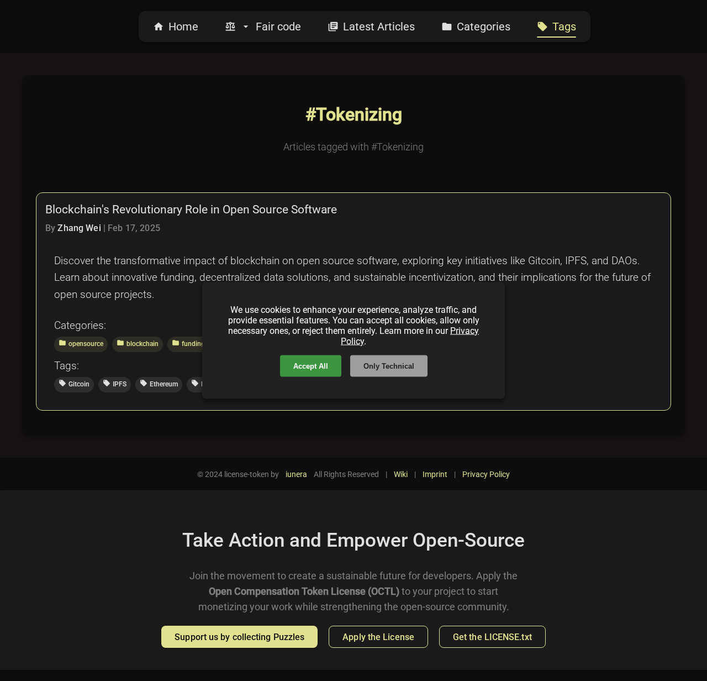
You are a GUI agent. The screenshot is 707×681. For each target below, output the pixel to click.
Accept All (310, 366)
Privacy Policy (486, 474)
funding (188, 343)
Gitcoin (74, 383)
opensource (81, 343)
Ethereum (159, 383)
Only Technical (388, 366)
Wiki (401, 474)
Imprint (435, 474)
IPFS (114, 383)
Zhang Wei (79, 228)
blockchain (138, 343)
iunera (296, 474)
